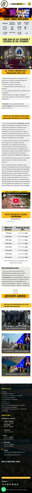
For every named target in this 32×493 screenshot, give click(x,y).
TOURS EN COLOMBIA (9, 397)
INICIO (4, 392)
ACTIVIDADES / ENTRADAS (10, 399)
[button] (3, 489)
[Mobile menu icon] (29, 3)
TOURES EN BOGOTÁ (8, 394)
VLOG (4, 401)
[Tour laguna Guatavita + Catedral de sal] (16, 364)
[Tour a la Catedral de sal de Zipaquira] (16, 318)
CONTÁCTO (6, 403)
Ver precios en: (15, 219)
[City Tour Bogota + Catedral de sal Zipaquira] (16, 341)
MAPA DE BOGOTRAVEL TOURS (11, 462)
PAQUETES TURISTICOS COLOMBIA (12, 395)
